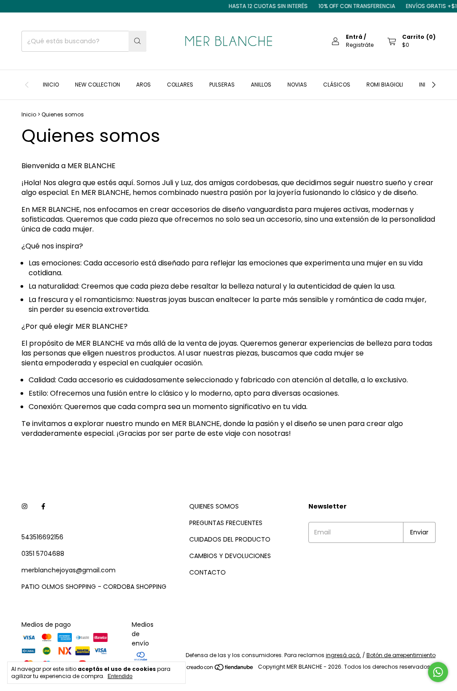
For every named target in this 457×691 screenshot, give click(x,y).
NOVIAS (297, 84)
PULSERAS (222, 84)
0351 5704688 (42, 553)
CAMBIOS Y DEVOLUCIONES (230, 555)
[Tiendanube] (220, 669)
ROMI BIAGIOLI (384, 84)
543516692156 (42, 537)
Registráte (360, 45)
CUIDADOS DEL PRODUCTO (229, 539)
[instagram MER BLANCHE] (24, 506)
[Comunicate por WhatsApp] (438, 672)
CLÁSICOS (336, 84)
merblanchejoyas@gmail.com (68, 570)
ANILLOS (261, 84)
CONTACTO (207, 572)
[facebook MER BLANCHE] (43, 506)
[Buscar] (137, 41)
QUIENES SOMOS (214, 506)
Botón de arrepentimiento (401, 655)
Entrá (354, 37)
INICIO (51, 84)
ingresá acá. (343, 655)
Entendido (120, 676)
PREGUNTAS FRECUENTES (225, 522)
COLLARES (180, 84)
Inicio (28, 114)
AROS (143, 84)
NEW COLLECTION (97, 84)
